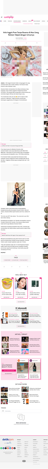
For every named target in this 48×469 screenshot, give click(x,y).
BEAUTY (30, 21)
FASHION (10, 21)
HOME (5, 21)
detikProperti (19, 456)
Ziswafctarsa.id (35, 456)
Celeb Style (37, 23)
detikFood (26, 443)
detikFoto (26, 452)
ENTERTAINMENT (17, 21)
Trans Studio (35, 452)
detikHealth (26, 445)
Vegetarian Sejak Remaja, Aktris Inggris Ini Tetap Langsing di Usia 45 (13, 235)
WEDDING (25, 21)
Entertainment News (28, 23)
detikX (25, 449)
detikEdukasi (19, 443)
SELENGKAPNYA (21, 301)
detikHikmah (26, 454)
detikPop (26, 456)
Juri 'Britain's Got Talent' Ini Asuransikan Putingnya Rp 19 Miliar (12, 145)
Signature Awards (36, 449)
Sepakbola (19, 452)
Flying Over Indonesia (36, 458)
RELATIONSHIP (37, 21)
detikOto (18, 454)
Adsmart (34, 445)
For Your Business (36, 460)
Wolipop (25, 447)
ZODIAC (43, 21)
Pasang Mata (35, 443)
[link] (21, 308)
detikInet (18, 447)
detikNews (19, 441)
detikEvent (34, 447)
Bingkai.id (34, 454)
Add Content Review (9, 370)
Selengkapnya (8, 373)
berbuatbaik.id (35, 441)
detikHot (18, 449)
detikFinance (19, 445)
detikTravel (26, 441)
